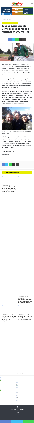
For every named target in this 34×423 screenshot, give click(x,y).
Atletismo (9, 19)
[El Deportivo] (17, 3)
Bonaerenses (10, 23)
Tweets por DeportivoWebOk (17, 373)
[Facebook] (15, 417)
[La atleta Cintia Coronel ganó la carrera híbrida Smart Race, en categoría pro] (9, 309)
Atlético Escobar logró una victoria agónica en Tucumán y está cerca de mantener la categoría (9, 189)
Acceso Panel (17, 414)
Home (4, 19)
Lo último (16, 23)
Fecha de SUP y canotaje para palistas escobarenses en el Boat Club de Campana (25, 319)
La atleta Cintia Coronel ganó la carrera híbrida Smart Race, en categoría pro (9, 319)
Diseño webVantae (17, 409)
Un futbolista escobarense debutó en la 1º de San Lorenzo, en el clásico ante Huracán (25, 300)
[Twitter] (17, 417)
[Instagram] (19, 417)
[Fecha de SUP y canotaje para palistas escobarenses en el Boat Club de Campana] (25, 309)
